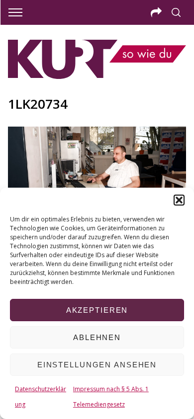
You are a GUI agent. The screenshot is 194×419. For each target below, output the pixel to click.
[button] (179, 200)
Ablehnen (97, 337)
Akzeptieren (97, 310)
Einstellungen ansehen (97, 364)
